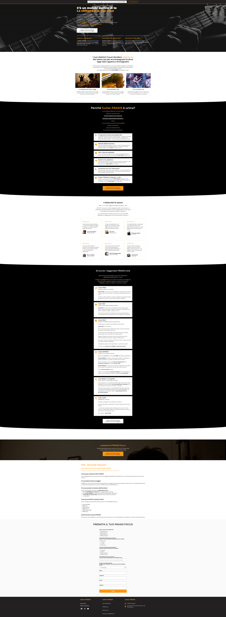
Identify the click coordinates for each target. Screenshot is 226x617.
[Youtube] (88, 608)
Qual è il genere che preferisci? (106, 529)
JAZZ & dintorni (103, 533)
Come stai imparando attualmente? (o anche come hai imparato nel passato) (108, 548)
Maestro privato (104, 553)
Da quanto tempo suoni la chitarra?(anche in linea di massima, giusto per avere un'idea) (111, 539)
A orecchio (102, 550)
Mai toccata (103, 540)
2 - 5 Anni (102, 543)
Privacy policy (83, 603)
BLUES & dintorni (104, 531)
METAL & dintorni (104, 535)
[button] (113, 433)
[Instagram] (84, 608)
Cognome (101, 575)
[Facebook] (81, 608)
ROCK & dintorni (104, 534)
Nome (100, 570)
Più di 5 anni (103, 545)
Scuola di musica (104, 554)
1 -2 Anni (102, 542)
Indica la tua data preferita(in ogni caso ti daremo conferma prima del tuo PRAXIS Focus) (112, 564)
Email (100, 580)
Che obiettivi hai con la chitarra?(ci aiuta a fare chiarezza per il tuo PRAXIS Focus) (110, 557)
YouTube (102, 551)
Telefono (101, 585)
